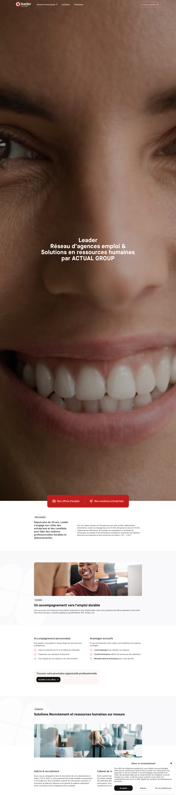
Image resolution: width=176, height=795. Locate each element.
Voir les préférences (163, 788)
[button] (171, 763)
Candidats (66, 4)
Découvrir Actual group (46, 4)
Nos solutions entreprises (109, 501)
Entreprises (78, 4)
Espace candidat (148, 5)
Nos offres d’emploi (68, 501)
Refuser (143, 788)
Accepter (123, 788)
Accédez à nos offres (47, 680)
